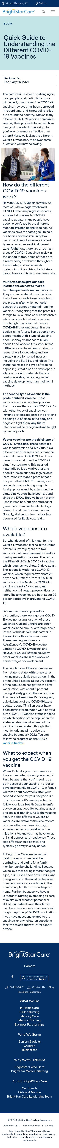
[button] (43, 12)
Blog (8, 23)
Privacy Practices (31, 1126)
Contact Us (38, 987)
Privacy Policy (10, 1126)
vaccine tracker (13, 743)
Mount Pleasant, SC (17, 3)
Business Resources (29, 992)
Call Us (42, 3)
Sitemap (49, 1126)
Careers (29, 966)
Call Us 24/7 (17, 987)
